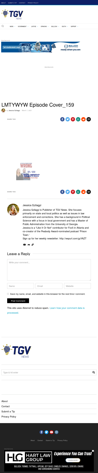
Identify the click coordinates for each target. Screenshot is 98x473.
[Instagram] (56, 432)
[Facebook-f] (41, 432)
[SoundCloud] (29, 244)
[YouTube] (24, 244)
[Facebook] (62, 119)
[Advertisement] (48, 85)
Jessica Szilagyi (14, 110)
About (4, 401)
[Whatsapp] (78, 119)
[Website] (32, 244)
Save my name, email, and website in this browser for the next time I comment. (47, 293)
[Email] (89, 119)
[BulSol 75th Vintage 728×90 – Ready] (44, 46)
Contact (5, 406)
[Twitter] (67, 119)
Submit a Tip (8, 411)
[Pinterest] (73, 119)
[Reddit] (83, 119)
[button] (2, 26)
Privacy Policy (8, 416)
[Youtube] (51, 432)
